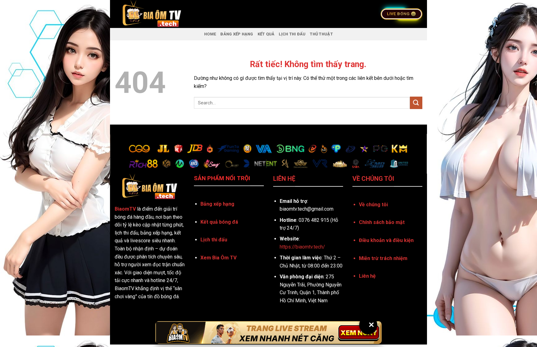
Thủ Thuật (321, 34)
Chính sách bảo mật (382, 222)
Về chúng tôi (373, 205)
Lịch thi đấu (213, 240)
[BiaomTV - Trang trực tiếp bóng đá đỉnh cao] (192, 14)
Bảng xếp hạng (217, 204)
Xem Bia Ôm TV (218, 258)
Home (210, 34)
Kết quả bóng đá (219, 222)
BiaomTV (125, 209)
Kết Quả (266, 34)
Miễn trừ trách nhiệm (383, 258)
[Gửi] (416, 103)
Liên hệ (367, 276)
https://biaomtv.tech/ (302, 247)
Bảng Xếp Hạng (236, 34)
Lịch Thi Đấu (292, 34)
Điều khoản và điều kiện (386, 240)
